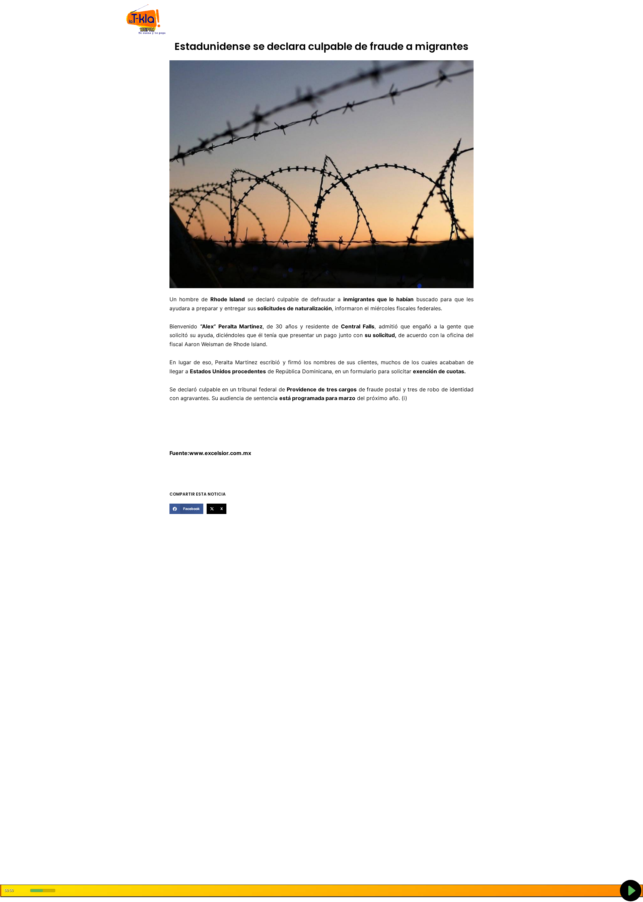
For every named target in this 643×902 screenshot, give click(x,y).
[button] (186, 509)
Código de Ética (256, 19)
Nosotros (220, 19)
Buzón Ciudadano (426, 19)
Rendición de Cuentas (305, 19)
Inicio (197, 19)
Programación (353, 19)
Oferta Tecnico (470, 19)
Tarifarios (388, 19)
